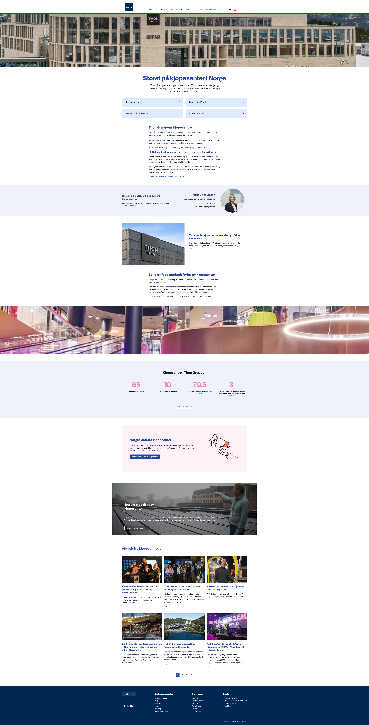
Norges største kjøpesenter (201, 148)
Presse (194, 709)
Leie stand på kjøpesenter (137, 113)
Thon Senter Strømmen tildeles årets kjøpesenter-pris (182, 588)
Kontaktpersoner (196, 113)
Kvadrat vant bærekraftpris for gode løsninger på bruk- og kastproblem (139, 589)
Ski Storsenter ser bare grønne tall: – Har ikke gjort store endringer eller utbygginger (142, 647)
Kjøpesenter (175, 9)
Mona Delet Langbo (204, 194)
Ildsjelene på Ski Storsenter (136, 528)
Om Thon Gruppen (212, 9)
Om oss (195, 698)
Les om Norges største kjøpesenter (145, 457)
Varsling (244, 721)
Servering (198, 9)
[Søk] (230, 9)
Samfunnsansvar (198, 701)
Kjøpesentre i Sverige (198, 102)
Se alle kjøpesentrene (184, 406)
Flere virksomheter (161, 711)
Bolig (163, 9)
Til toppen (129, 694)
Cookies (226, 721)
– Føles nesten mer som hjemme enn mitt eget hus (225, 588)
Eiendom (151, 9)
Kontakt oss (196, 711)
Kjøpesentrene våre (157, 140)
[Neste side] (196, 675)
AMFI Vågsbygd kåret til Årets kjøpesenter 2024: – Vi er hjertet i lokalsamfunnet (226, 647)
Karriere (195, 703)
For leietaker (196, 706)
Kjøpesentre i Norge (134, 102)
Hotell (188, 9)
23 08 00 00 (227, 706)
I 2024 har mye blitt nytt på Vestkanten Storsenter (179, 645)
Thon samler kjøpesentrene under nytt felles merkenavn (214, 237)
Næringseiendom (160, 698)
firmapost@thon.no (229, 703)
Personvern (235, 721)
